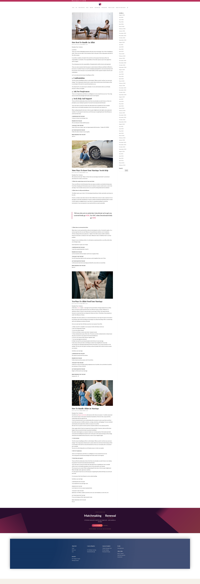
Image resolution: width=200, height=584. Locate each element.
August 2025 (122, 42)
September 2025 (122, 40)
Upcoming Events (120, 548)
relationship (83, 414)
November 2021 (122, 144)
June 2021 (121, 156)
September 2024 (122, 67)
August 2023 (122, 97)
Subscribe (91, 7)
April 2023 (121, 106)
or (83, 307)
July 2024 (121, 72)
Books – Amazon (120, 553)
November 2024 (122, 62)
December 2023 (122, 87)
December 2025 (122, 33)
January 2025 (122, 58)
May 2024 (121, 76)
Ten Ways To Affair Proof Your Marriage (87, 301)
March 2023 (121, 108)
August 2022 (122, 124)
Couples (86, 44)
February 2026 (122, 28)
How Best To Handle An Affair (83, 42)
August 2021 (122, 151)
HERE (87, 215)
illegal (79, 414)
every (78, 307)
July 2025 (121, 44)
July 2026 (121, 17)
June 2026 (121, 19)
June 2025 (121, 46)
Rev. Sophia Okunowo (76, 44)
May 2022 (121, 131)
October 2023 (122, 92)
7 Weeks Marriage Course (107, 548)
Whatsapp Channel (75, 560)
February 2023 (122, 110)
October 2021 (122, 147)
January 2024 (122, 85)
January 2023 (122, 112)
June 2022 (121, 128)
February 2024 (122, 83)
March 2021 (121, 162)
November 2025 (122, 35)
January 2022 (122, 140)
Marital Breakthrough (91, 551)
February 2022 (122, 137)
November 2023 (122, 90)
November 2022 (122, 117)
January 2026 (122, 31)
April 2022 (121, 133)
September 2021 (122, 149)
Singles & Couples (111, 7)
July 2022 (121, 126)
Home (73, 7)
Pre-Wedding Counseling (91, 549)
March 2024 (121, 81)
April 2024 (121, 78)
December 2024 (122, 60)
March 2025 (121, 53)
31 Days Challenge (105, 549)
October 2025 (122, 37)
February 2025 (122, 56)
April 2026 (121, 24)
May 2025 (121, 49)
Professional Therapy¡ (106, 551)
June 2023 (121, 101)
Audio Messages (97, 7)
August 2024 (122, 69)
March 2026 (121, 26)
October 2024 (122, 65)
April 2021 (121, 160)
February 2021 (122, 165)
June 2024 (121, 74)
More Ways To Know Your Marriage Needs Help (90, 170)
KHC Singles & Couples (76, 558)
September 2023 (122, 94)
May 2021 (121, 158)
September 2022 (122, 121)
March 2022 (121, 135)
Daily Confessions (81, 7)
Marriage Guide (104, 7)
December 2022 (122, 115)
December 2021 (122, 142)
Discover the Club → (97, 525)
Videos (87, 7)
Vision (73, 548)
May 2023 (121, 103)
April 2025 (121, 51)
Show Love (74, 549)
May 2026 (121, 21)
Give (76, 7)
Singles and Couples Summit (121, 7)
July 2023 (121, 99)
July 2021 (121, 153)
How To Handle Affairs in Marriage (85, 408)
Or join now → (105, 525)
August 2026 (122, 15)
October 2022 (122, 119)
